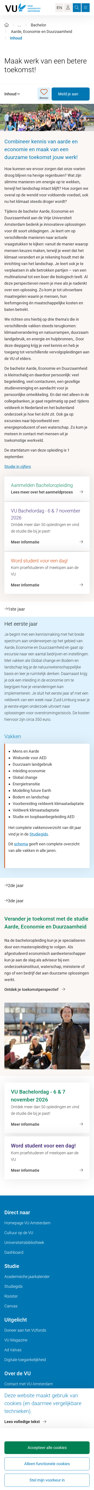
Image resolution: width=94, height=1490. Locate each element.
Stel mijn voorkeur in (47, 1480)
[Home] (6, 25)
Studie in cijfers (17, 466)
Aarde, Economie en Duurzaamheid (41, 31)
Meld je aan (68, 94)
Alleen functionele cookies (47, 1463)
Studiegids (39, 834)
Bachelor (38, 25)
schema (21, 844)
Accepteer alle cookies (47, 1447)
